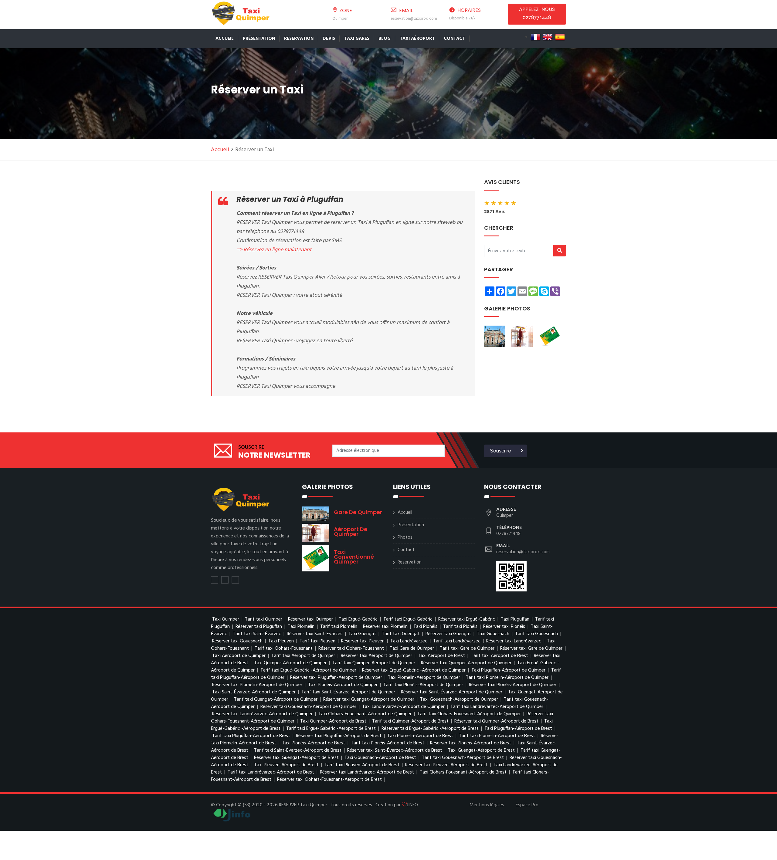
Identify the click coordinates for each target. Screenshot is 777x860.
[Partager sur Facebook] (225, 580)
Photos (405, 537)
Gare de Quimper (358, 512)
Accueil (224, 38)
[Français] (536, 37)
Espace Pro (527, 805)
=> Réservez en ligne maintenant (274, 249)
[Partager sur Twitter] (214, 580)
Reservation (299, 38)
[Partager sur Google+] (235, 580)
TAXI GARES (356, 38)
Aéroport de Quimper (350, 531)
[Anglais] (548, 37)
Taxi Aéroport (417, 38)
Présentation (259, 38)
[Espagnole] (560, 37)
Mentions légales (487, 805)
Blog (384, 38)
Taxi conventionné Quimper (354, 556)
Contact (454, 38)
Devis (329, 38)
